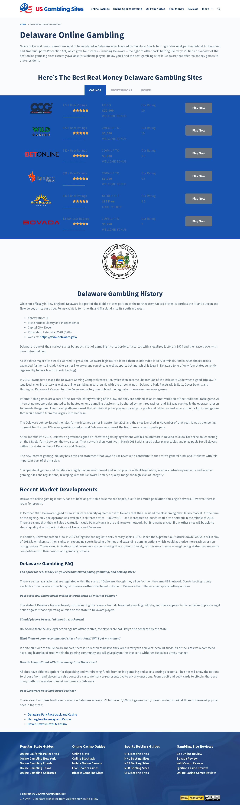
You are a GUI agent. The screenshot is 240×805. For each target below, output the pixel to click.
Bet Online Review (189, 754)
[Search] (219, 9)
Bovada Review (187, 758)
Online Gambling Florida (36, 763)
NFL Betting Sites (136, 754)
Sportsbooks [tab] (121, 90)
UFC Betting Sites (136, 773)
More (205, 9)
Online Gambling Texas (35, 768)
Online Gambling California (38, 773)
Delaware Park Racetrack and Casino (52, 714)
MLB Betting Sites (136, 768)
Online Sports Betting (127, 9)
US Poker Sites (155, 9)
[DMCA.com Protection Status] (192, 797)
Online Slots (80, 754)
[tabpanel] (120, 167)
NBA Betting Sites (136, 763)
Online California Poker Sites (39, 754)
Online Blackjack (83, 758)
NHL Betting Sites (136, 758)
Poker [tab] (146, 90)
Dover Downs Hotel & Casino (47, 724)
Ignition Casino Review (192, 768)
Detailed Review (74, 116)
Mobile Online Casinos (87, 763)
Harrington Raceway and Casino (49, 719)
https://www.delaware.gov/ (58, 337)
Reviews (193, 9)
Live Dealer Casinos (85, 768)
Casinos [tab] (95, 90)
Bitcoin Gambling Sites (87, 773)
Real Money (176, 9)
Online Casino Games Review (196, 773)
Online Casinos (100, 9)
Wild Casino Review (190, 763)
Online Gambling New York (38, 758)
